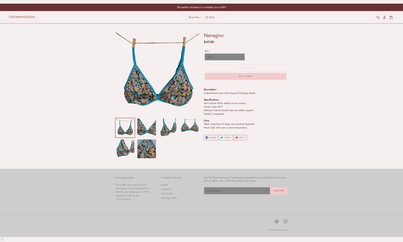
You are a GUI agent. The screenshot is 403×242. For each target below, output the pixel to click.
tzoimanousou (22, 17)
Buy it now (245, 76)
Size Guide (167, 193)
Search (164, 184)
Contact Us (166, 189)
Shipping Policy (169, 198)
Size (207, 51)
